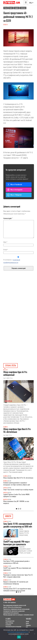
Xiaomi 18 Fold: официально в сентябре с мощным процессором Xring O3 (17, 576)
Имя (5, 242)
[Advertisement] (18, 302)
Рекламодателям (10, 621)
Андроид (16, 8)
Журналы (28, 625)
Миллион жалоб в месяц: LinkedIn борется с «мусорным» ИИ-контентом (16, 562)
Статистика (8, 625)
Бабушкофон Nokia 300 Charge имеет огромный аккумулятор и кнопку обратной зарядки (17, 590)
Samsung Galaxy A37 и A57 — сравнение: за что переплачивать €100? (17, 506)
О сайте (8, 619)
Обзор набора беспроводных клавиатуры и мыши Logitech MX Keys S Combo (17, 479)
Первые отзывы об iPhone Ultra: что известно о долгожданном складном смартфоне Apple (16, 569)
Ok (19, 637)
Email (5, 250)
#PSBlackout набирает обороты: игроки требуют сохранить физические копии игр (17, 583)
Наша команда (9, 623)
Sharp (5, 8)
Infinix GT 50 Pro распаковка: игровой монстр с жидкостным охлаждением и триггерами (16, 499)
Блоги (27, 623)
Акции (27, 621)
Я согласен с (11, 261)
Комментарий (8, 218)
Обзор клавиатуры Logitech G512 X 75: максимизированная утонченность (14, 493)
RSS (27, 627)
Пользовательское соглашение (13, 627)
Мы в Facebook (16, 184)
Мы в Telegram (16, 195)
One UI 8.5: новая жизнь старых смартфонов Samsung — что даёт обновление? (16, 486)
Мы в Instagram (16, 190)
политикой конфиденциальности (17, 632)
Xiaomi (10, 8)
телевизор (23, 8)
